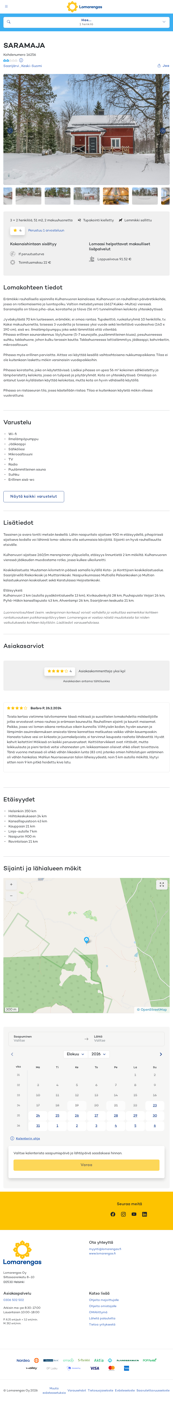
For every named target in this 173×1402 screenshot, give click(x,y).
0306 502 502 (13, 1300)
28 (116, 1116)
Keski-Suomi (31, 66)
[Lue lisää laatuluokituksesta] (21, 61)
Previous (10, 131)
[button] (86, 940)
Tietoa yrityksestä (102, 1324)
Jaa (166, 66)
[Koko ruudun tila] (162, 885)
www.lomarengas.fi (102, 1253)
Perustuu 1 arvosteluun (46, 231)
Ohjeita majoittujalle (104, 1300)
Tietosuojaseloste (100, 1390)
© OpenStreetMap (152, 1010)
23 (155, 1106)
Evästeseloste (125, 1390)
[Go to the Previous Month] (12, 1054)
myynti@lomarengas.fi (105, 1249)
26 (77, 1116)
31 (38, 1126)
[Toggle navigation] (6, 7)
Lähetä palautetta (102, 1318)
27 (96, 1116)
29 (135, 1116)
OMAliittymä (98, 1312)
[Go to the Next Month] (161, 1054)
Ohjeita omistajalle (102, 1306)
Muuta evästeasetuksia (54, 1391)
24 (38, 1116)
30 (155, 1116)
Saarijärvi (11, 66)
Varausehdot (77, 1390)
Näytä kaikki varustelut (33, 497)
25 (57, 1116)
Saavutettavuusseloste (153, 1390)
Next (163, 131)
